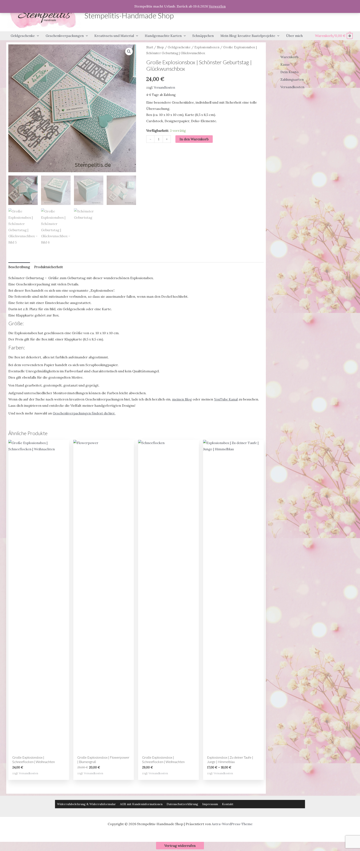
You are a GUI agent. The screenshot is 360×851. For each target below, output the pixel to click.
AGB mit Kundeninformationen (141, 804)
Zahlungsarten (292, 79)
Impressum (210, 804)
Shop (160, 47)
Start (149, 47)
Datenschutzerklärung (182, 804)
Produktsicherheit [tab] (48, 267)
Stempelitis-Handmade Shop (129, 15)
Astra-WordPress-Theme (232, 824)
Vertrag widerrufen (180, 845)
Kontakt (227, 804)
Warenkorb (289, 57)
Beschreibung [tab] (19, 267)
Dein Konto (289, 72)
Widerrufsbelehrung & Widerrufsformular (86, 804)
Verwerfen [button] (217, 6)
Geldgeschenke (179, 47)
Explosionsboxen (206, 47)
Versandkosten (164, 87)
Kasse (285, 64)
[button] (37, 36)
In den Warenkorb (194, 139)
